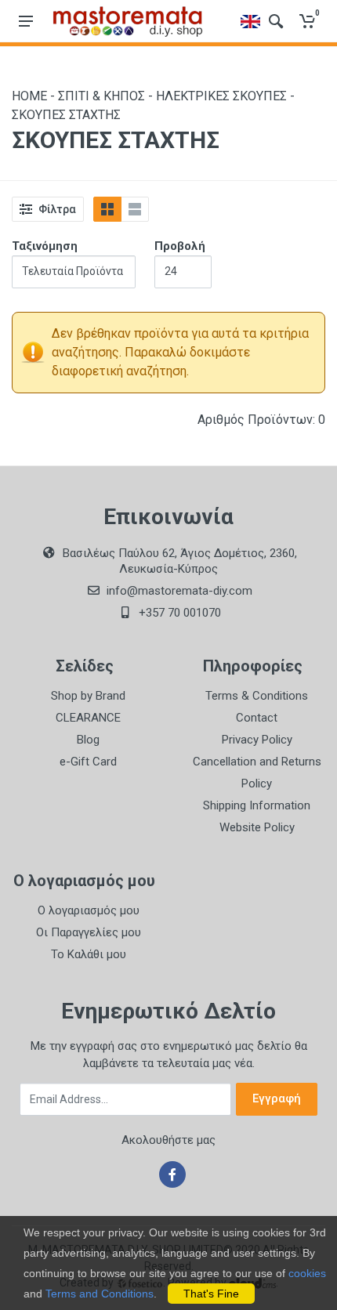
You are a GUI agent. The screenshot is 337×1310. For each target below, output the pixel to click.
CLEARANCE (88, 718)
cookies (307, 1273)
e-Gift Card (88, 762)
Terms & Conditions (256, 696)
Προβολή (179, 246)
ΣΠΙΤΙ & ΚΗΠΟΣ (101, 96)
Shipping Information (256, 805)
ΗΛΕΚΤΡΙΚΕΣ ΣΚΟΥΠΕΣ (221, 96)
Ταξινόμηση (45, 246)
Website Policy (257, 827)
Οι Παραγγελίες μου (88, 932)
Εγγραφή (276, 1098)
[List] (135, 209)
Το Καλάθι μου (88, 954)
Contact (256, 718)
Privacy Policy (257, 740)
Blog (88, 740)
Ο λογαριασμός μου (89, 910)
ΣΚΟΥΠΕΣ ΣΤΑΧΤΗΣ (66, 114)
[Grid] (107, 209)
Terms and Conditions (99, 1293)
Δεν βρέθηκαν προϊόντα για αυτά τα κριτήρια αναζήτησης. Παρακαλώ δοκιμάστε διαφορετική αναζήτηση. (180, 352)
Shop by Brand (88, 696)
